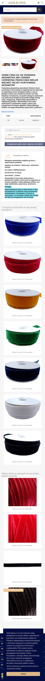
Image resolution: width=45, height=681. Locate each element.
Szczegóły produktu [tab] (21, 155)
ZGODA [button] (23, 674)
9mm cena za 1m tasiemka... (22, 509)
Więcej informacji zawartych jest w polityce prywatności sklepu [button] (22, 667)
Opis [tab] (8, 155)
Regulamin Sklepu (18, 135)
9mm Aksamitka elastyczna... (22, 618)
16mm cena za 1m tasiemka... (22, 545)
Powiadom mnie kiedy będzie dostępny (25, 144)
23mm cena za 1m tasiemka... (22, 243)
